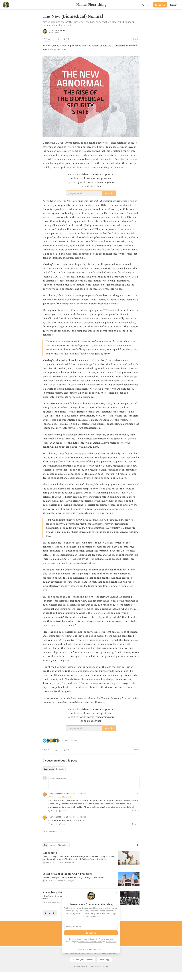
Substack (78, 966)
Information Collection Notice (90, 941)
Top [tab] (45, 845)
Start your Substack (84, 959)
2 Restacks (74, 740)
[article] (91, 859)
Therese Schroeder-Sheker (60, 793)
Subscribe (160, 4)
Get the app (104, 959)
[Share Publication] (149, 4)
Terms (97, 953)
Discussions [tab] (63, 845)
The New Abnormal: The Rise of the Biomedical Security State (94, 201)
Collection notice (109, 953)
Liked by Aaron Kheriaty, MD (61, 797)
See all (48, 913)
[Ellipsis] (138, 794)
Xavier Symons (50, 698)
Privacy (90, 953)
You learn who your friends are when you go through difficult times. (74, 877)
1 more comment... (51, 831)
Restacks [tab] (60, 769)
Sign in (173, 4)
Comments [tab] (49, 769)
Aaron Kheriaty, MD (57, 30)
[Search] (143, 4)
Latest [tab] (52, 845)
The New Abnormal (114, 46)
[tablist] (54, 769)
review (95, 46)
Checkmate (50, 852)
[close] (116, 893)
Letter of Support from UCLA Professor (67, 873)
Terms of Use (104, 939)
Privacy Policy (111, 941)
